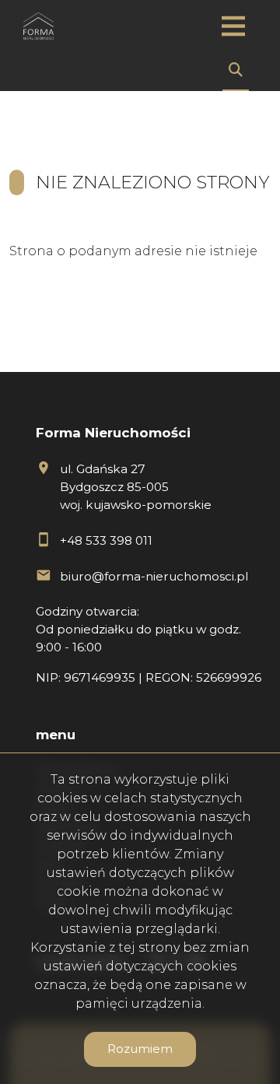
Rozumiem (140, 1048)
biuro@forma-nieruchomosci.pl (154, 576)
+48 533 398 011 (106, 540)
